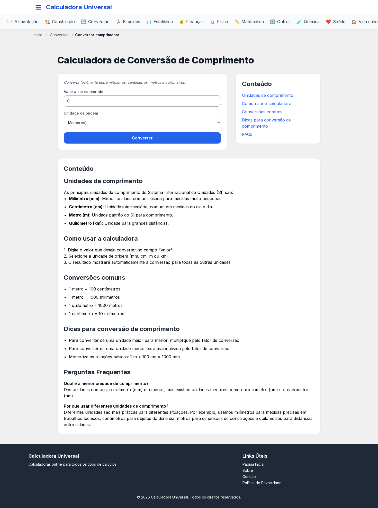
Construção (60, 21)
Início (38, 35)
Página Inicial (253, 464)
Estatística (159, 21)
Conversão (95, 21)
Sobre (247, 470)
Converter (142, 137)
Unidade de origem (81, 113)
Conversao (59, 35)
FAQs (247, 134)
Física (219, 21)
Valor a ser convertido (83, 91)
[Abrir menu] (38, 7)
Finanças (191, 21)
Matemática (249, 21)
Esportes (128, 21)
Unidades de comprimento (267, 95)
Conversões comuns (262, 111)
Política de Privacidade (262, 483)
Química (308, 21)
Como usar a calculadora (266, 103)
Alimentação (23, 21)
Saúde (335, 21)
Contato (249, 476)
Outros (280, 21)
